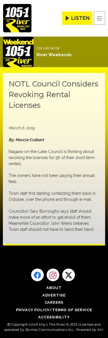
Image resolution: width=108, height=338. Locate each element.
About (54, 288)
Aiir (100, 330)
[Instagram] (53, 275)
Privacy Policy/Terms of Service (54, 310)
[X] (68, 275)
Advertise (54, 295)
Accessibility (53, 317)
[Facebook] (37, 275)
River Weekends (54, 54)
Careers (54, 302)
